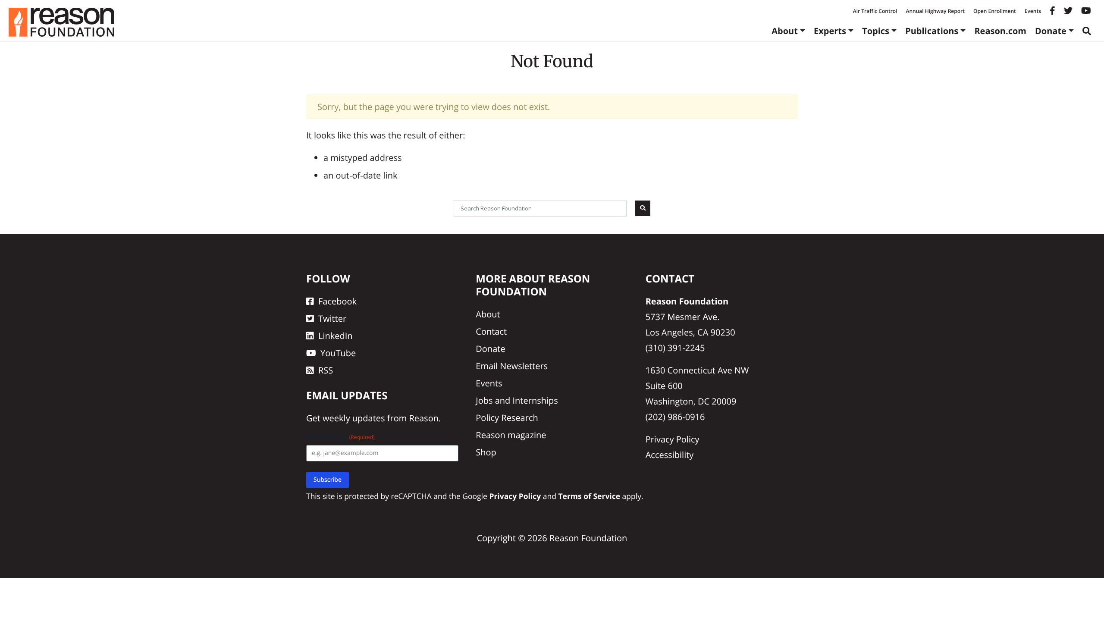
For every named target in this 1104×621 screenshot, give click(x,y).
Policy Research (507, 417)
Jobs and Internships (517, 400)
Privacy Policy (672, 439)
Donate (1050, 31)
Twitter (332, 318)
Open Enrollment (994, 11)
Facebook (337, 301)
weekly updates (354, 418)
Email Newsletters (512, 366)
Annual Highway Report (935, 11)
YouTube (338, 353)
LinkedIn (335, 336)
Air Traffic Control (875, 11)
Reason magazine (511, 435)
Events (1033, 11)
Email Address (340, 437)
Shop (486, 452)
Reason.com (1000, 31)
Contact (491, 331)
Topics (875, 31)
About (785, 31)
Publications (931, 31)
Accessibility (670, 455)
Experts (830, 31)
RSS (325, 370)
